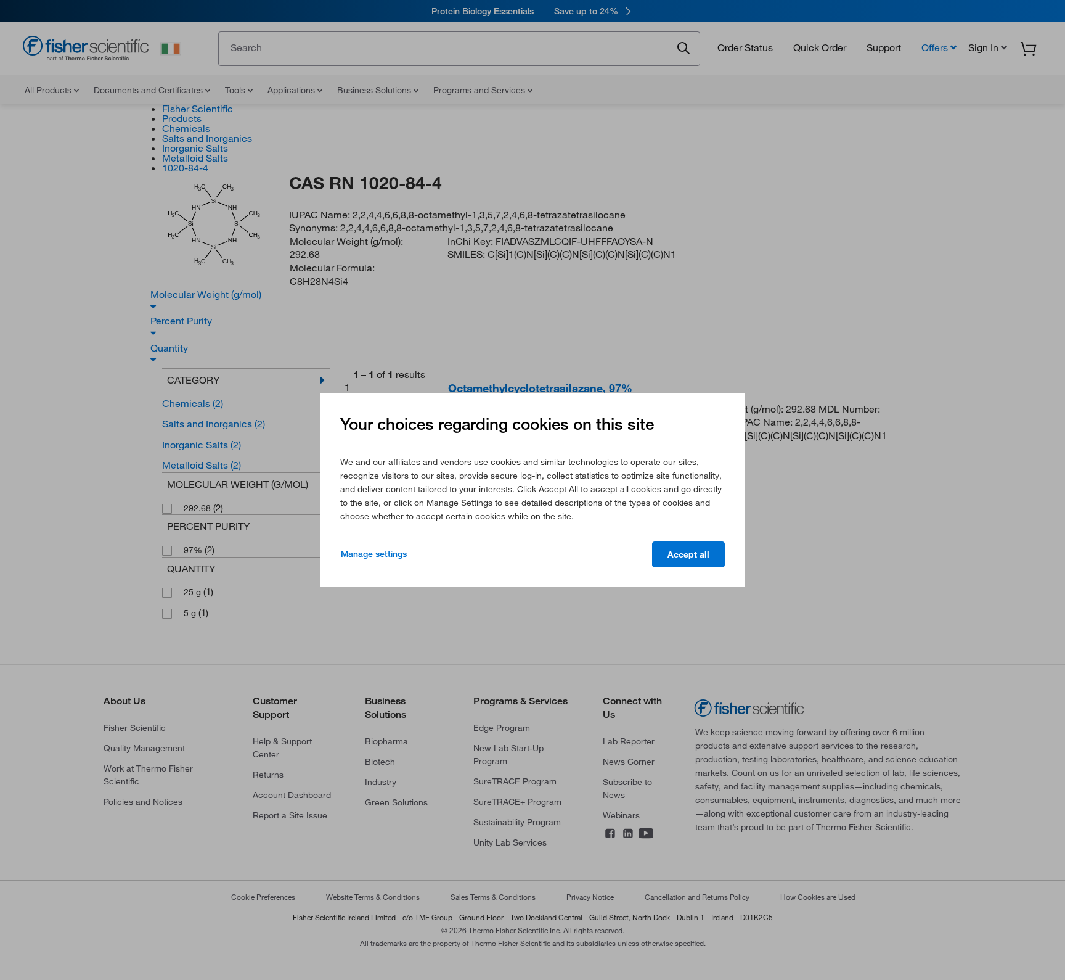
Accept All (688, 554)
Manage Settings (374, 553)
